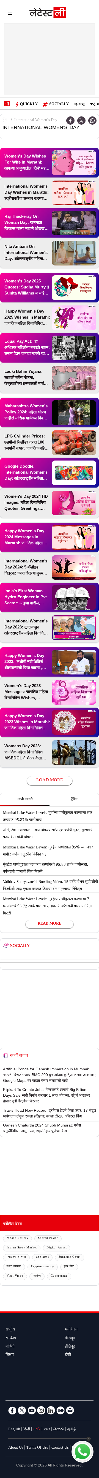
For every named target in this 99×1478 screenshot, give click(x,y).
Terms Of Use (37, 1448)
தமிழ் (71, 1430)
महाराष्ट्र (79, 105)
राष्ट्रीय (94, 105)
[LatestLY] (47, 14)
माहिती (10, 1347)
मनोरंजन (71, 1330)
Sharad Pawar (48, 1238)
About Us (15, 1448)
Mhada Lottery (17, 1238)
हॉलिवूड (70, 1347)
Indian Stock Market (22, 1248)
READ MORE (49, 924)
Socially (59, 105)
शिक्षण (10, 1355)
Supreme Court (70, 1257)
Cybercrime (59, 1276)
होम (4, 121)
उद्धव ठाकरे (42, 1257)
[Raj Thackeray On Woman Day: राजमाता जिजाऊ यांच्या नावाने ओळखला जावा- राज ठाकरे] (74, 223)
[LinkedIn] (51, 1410)
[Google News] (60, 1410)
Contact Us (59, 1448)
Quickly (29, 105)
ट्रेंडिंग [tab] (74, 799)
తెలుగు (58, 1430)
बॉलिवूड (70, 1339)
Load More (49, 780)
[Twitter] (81, 120)
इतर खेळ (69, 1267)
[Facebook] (12, 1410)
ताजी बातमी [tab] (25, 799)
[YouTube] (32, 1410)
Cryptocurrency (42, 1267)
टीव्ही (68, 1355)
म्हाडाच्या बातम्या (16, 1257)
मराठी (36, 1430)
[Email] (70, 1410)
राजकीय (11, 1339)
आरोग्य (37, 1276)
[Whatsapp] (92, 120)
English (14, 1430)
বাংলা (47, 1430)
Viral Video (15, 1276)
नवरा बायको (14, 1267)
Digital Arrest (56, 1248)
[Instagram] (41, 1410)
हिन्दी (26, 1430)
